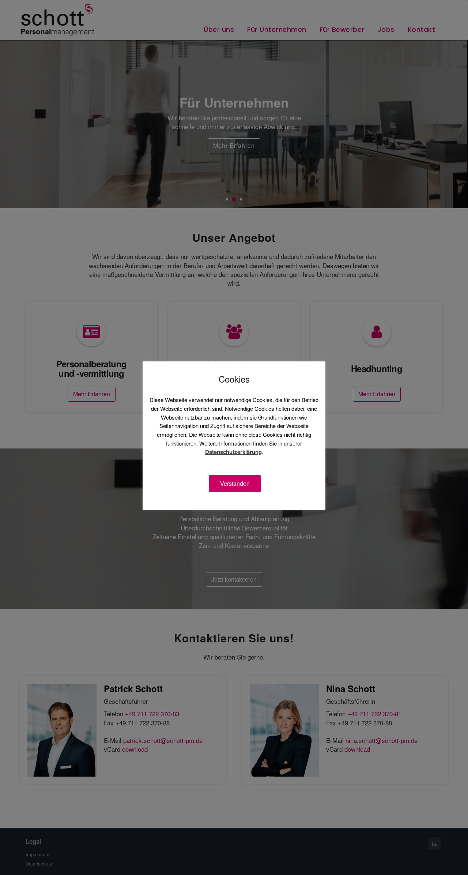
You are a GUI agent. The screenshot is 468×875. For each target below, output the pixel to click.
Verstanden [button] (235, 483)
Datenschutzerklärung (233, 452)
